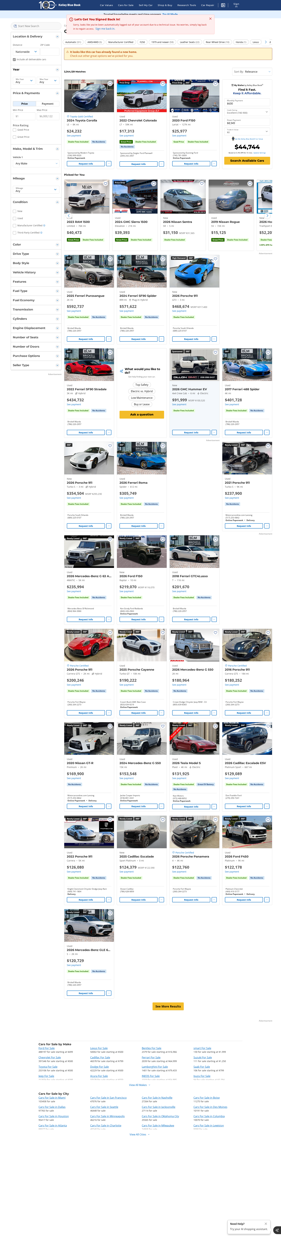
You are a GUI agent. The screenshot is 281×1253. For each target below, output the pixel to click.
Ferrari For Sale (151, 1057)
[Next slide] (267, 215)
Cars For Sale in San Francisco (108, 1097)
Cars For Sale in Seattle (104, 1107)
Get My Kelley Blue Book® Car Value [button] (249, 139)
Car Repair (207, 5)
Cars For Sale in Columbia (209, 1116)
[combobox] (36, 26)
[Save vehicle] (110, 83)
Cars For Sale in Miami (52, 1097)
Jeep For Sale (46, 1076)
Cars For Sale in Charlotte (105, 1125)
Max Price (42, 110)
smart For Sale (202, 1048)
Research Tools (186, 5)
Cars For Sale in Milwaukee (158, 1125)
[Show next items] (266, 42)
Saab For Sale (202, 1067)
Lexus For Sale (99, 1048)
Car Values (106, 5)
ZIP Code (45, 44)
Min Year (20, 79)
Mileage (19, 188)
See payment (74, 135)
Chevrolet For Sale (50, 1057)
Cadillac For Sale (100, 1057)
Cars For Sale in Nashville (157, 1097)
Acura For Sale (99, 1076)
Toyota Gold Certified (81, 116)
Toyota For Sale (48, 1067)
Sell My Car (146, 5)
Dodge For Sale (99, 1067)
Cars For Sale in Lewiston (209, 1125)
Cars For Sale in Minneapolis (107, 1116)
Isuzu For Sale (202, 1076)
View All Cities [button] (138, 1134)
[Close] (266, 1224)
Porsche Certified (79, 665)
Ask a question (142, 414)
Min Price (18, 110)
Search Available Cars (247, 160)
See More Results (168, 1006)
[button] (223, 5)
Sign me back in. (105, 28)
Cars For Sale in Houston (54, 1116)
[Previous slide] (69, 215)
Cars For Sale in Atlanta (53, 1125)
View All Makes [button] (138, 1085)
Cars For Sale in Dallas (52, 1107)
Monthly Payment (235, 101)
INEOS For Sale (151, 1076)
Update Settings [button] (259, 153)
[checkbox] (21, 130)
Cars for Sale (126, 5)
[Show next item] (212, 364)
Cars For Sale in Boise (207, 1097)
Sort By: (239, 71)
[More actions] (108, 163)
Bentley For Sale (151, 1048)
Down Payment (234, 120)
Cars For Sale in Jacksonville (158, 1107)
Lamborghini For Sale (155, 1067)
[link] (98, 142)
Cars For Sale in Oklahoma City (160, 1116)
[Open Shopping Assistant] (277, 1230)
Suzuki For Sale (203, 1057)
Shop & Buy (165, 5)
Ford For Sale (47, 1048)
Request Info (86, 163)
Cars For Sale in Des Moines (210, 1107)
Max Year (44, 79)
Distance (17, 44)
